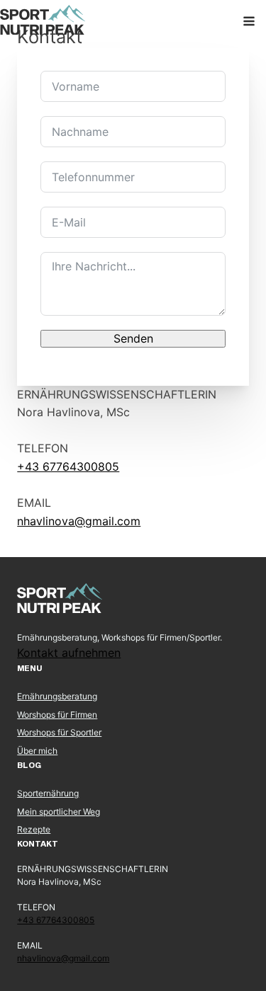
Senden (133, 338)
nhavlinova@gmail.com (78, 521)
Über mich (37, 750)
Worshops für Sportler (59, 732)
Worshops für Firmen (57, 714)
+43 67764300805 (68, 466)
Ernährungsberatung (57, 696)
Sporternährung (48, 793)
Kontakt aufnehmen (69, 653)
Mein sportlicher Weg (58, 811)
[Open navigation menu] (249, 22)
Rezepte (33, 829)
